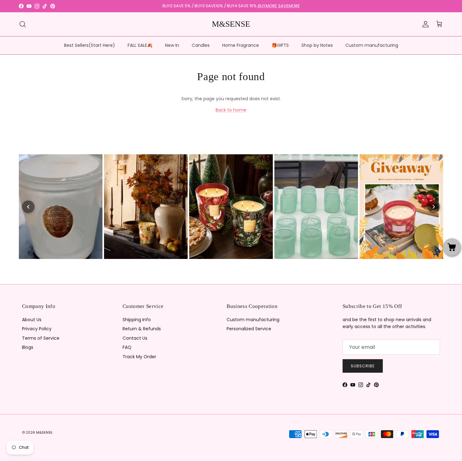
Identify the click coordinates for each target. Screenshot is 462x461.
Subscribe (363, 366)
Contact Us (135, 338)
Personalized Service (249, 329)
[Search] (22, 24)
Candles (201, 45)
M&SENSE (44, 432)
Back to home (231, 110)
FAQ (127, 347)
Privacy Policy (37, 329)
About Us (31, 319)
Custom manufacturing (371, 45)
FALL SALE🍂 (140, 45)
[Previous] (28, 206)
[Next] (433, 206)
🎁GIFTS (280, 45)
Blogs (27, 347)
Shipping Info (137, 319)
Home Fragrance (240, 45)
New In (172, 45)
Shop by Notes (317, 45)
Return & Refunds (142, 329)
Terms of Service (40, 338)
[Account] (424, 24)
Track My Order (139, 357)
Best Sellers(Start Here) (89, 45)
